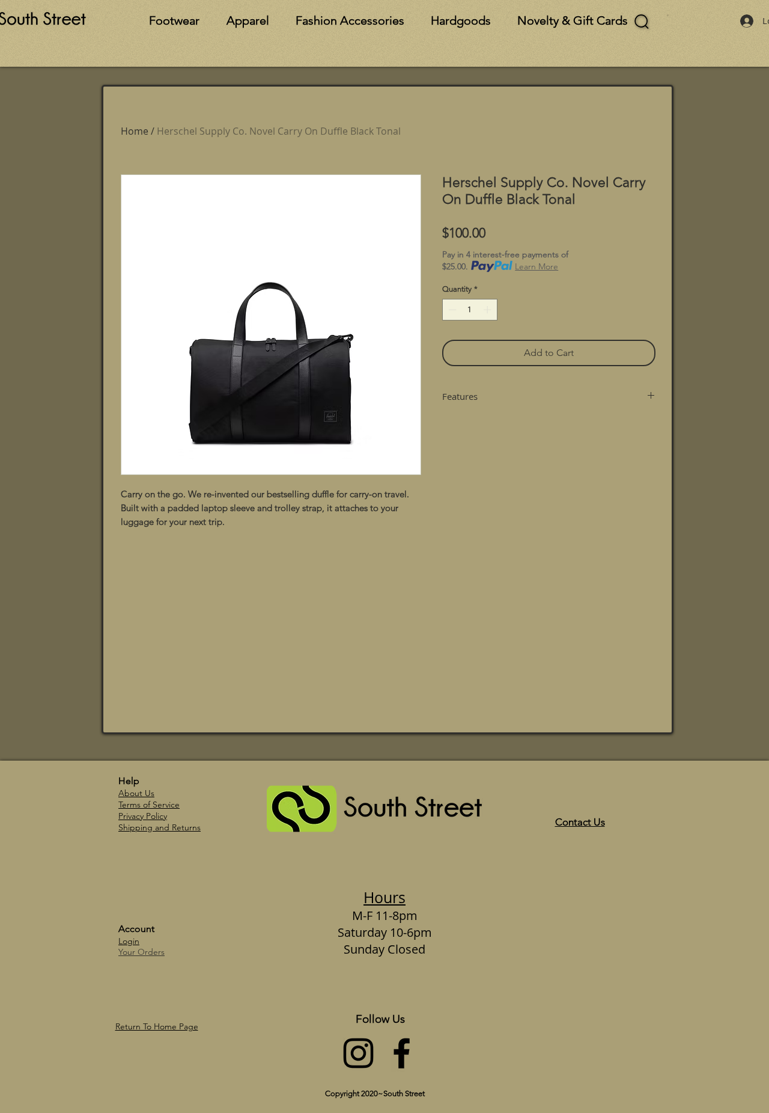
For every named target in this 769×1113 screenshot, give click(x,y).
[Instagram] (358, 1053)
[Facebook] (401, 1053)
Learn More (536, 266)
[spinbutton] (469, 309)
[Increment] (488, 309)
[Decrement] (451, 309)
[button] (668, 15)
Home (134, 131)
